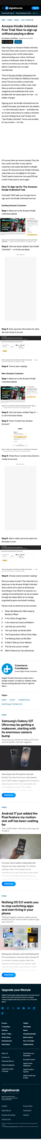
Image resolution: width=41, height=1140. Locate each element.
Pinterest (29, 1008)
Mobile (4, 700)
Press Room (27, 1110)
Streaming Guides (29, 1034)
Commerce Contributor (10, 38)
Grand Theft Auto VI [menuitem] (8, 13)
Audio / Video (6, 1034)
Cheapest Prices (24, 700)
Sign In (35, 8)
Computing (6, 1027)
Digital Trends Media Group (11, 1126)
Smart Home (6, 1037)
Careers (4, 1106)
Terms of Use (6, 1119)
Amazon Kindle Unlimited (19, 75)
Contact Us (5, 1057)
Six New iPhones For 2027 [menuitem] (23, 13)
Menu (3, 8)
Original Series (28, 1044)
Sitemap (26, 1115)
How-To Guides (28, 1041)
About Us (5, 1053)
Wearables (27, 1027)
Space (25, 1030)
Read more (8, 795)
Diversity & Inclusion (8, 1115)
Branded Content (29, 1059)
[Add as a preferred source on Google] (7, 42)
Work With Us (6, 1110)
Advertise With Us (8, 1061)
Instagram (8, 1008)
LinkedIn (34, 1008)
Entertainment (7, 1041)
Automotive (6, 1044)
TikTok (24, 1008)
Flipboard (3, 1014)
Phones (4, 1023)
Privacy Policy (27, 1106)
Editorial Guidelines (8, 1065)
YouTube (18, 1008)
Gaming (4, 1030)
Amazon (12, 700)
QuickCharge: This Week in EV (12, 704)
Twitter (13, 1008)
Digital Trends (11, 10)
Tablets (25, 1023)
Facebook (3, 1008)
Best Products (28, 1037)
